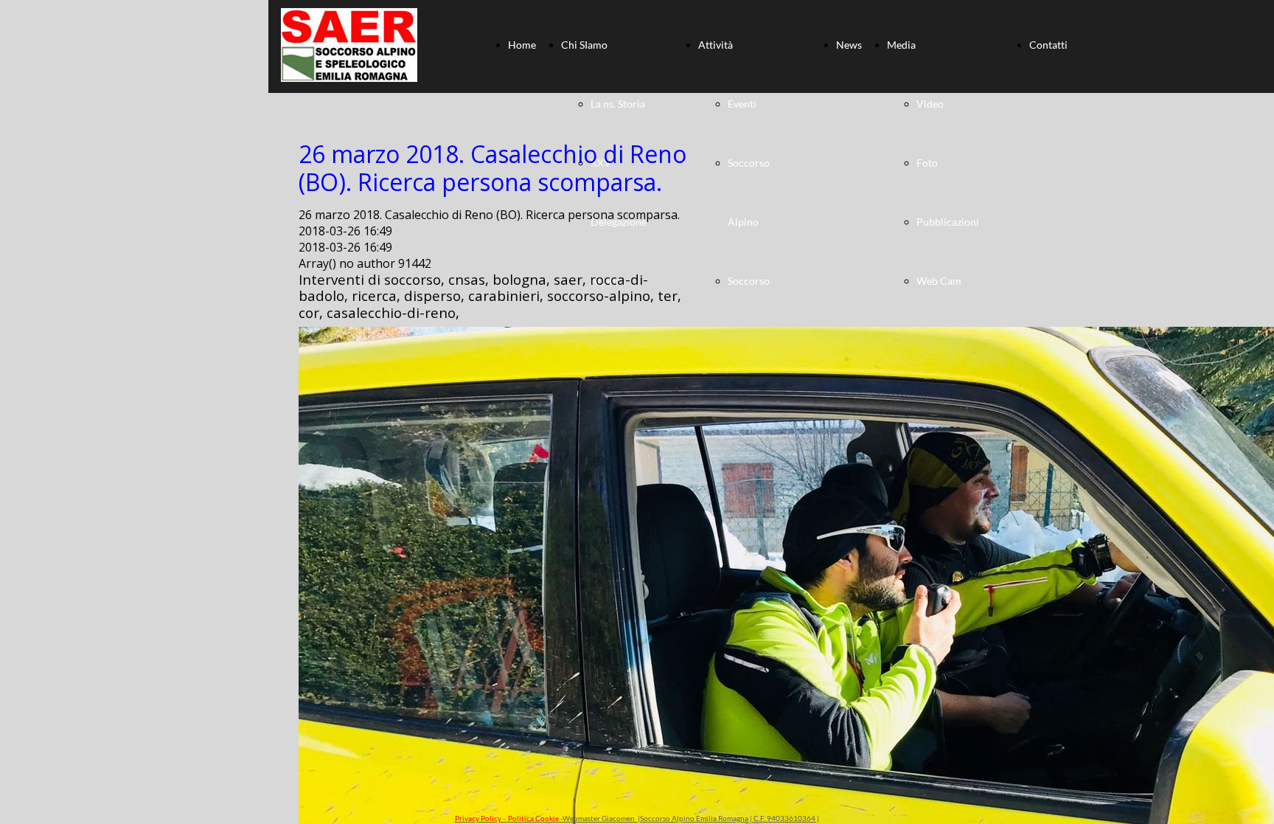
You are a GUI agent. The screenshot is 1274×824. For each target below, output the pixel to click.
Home (522, 44)
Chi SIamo (584, 44)
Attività (715, 44)
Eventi (742, 103)
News (849, 44)
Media (901, 44)
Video (930, 103)
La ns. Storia (618, 103)
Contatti (1048, 44)
